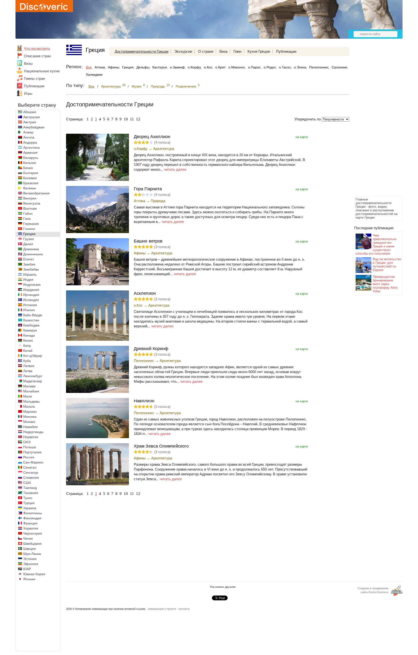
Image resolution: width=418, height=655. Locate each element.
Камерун (30, 330)
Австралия (31, 117)
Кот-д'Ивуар (32, 356)
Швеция (29, 549)
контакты (184, 608)
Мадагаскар (32, 381)
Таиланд (30, 488)
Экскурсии (183, 51)
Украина (29, 508)
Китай (27, 351)
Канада (29, 335)
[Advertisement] (373, 122)
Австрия (29, 122)
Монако (29, 422)
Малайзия (31, 391)
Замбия (29, 264)
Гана (27, 219)
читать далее (175, 169)
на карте (302, 137)
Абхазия (29, 112)
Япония (29, 579)
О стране (205, 51)
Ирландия (31, 295)
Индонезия (32, 285)
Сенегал (30, 467)
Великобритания (36, 193)
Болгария (30, 173)
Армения (30, 153)
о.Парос (254, 67)
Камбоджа (31, 325)
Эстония (30, 559)
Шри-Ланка (32, 554)
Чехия (28, 538)
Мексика (30, 417)
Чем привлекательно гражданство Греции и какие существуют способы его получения (376, 244)
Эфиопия (30, 564)
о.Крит (220, 67)
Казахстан (31, 320)
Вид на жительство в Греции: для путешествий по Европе (387, 264)
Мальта (29, 406)
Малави (29, 386)
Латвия (28, 366)
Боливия (30, 178)
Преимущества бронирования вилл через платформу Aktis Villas (385, 284)
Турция (29, 503)
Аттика (100, 67)
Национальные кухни (42, 71)
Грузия (28, 239)
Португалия (32, 452)
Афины (113, 67)
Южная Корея (34, 574)
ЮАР (27, 569)
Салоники (339, 67)
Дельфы (142, 67)
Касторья (159, 67)
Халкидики (94, 74)
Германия (31, 224)
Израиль (30, 274)
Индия (28, 279)
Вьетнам (30, 208)
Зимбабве (31, 269)
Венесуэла (31, 203)
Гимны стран (34, 78)
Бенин (28, 168)
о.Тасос (285, 67)
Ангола (28, 137)
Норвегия (30, 437)
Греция (29, 234)
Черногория (32, 533)
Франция (30, 523)
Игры (28, 93)
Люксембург (32, 376)
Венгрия (29, 198)
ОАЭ (26, 442)
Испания (30, 305)
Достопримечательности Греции (141, 51)
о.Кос (208, 67)
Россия (28, 457)
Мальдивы (31, 401)
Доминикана (33, 254)
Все (89, 67)
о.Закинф (177, 67)
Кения (28, 340)
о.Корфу (194, 67)
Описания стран (37, 56)
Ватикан (29, 188)
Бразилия (30, 183)
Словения (31, 477)
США (27, 483)
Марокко (30, 411)
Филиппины (32, 513)
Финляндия (32, 518)
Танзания (30, 493)
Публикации (34, 86)
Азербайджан (34, 127)
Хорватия (30, 528)
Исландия (31, 300)
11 (132, 119)
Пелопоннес (319, 67)
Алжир (28, 132)
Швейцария (32, 543)
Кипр (27, 345)
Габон (28, 213)
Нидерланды (33, 432)
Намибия (30, 427)
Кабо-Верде (32, 315)
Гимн (237, 51)
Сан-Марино (33, 462)
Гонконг (29, 229)
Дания (28, 244)
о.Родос (270, 67)
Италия (29, 310)
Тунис (27, 498)
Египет (28, 259)
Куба (27, 361)
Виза (223, 51)
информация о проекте (162, 608)
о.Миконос (236, 67)
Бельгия (29, 163)
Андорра (30, 142)
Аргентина (31, 147)
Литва (27, 371)
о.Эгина (300, 67)
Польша (29, 447)
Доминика (31, 249)
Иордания (31, 290)
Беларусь (30, 158)
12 (138, 119)
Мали (27, 396)
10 (126, 119)
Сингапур (30, 472)
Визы (28, 63)
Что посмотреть (37, 48)
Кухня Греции (258, 51)
